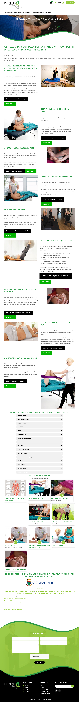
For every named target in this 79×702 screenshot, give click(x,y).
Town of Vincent (60, 593)
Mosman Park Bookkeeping (11, 600)
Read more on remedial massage (16, 99)
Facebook (56, 690)
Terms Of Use (44, 691)
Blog (42, 685)
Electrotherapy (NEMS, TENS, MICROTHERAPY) (34, 12)
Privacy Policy (44, 689)
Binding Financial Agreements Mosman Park (15, 598)
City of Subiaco (41, 593)
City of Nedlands (60, 591)
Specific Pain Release (56, 500)
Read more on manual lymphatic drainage (18, 312)
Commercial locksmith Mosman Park (13, 602)
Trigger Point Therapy (52, 10)
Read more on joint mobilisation (15, 381)
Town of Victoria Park (50, 593)
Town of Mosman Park (50, 591)
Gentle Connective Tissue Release (36, 523)
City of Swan (33, 593)
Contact (35, 10)
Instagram (59, 690)
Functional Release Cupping (11, 12)
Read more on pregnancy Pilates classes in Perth (55, 276)
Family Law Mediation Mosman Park (13, 609)
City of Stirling (26, 593)
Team (31, 10)
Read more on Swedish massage (52, 199)
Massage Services (25, 10)
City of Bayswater (19, 591)
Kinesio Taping (48, 12)
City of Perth (68, 591)
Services (27, 689)
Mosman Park (39, 588)
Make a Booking (56, 523)
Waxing (18, 10)
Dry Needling (21, 12)
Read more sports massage (14, 171)
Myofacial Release (62, 10)
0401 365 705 (70, 2)
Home (5, 10)
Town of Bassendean (9, 591)
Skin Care (14, 10)
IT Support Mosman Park (10, 607)
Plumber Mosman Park (9, 605)
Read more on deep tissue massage (53, 138)
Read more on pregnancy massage (53, 348)
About (9, 10)
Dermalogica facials (45, 693)
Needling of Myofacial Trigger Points (13, 547)
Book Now (59, 2)
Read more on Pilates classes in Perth (17, 231)
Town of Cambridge (29, 591)
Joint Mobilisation (42, 10)
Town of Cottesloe (39, 591)
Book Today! (10, 103)
